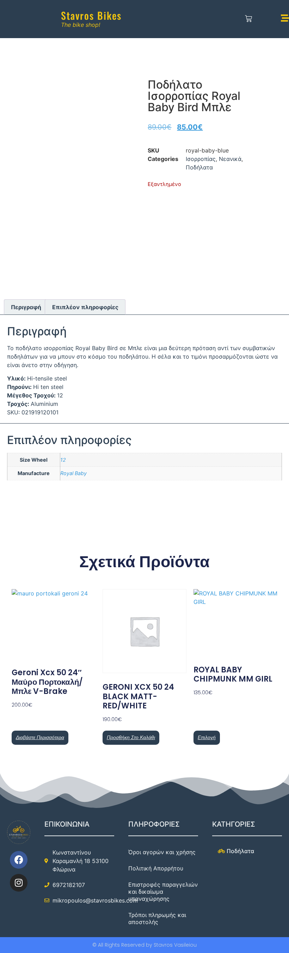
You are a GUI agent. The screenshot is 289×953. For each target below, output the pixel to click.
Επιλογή (207, 737)
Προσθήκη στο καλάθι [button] (131, 737)
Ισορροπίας (201, 158)
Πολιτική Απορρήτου (155, 868)
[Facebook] (18, 860)
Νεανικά (230, 158)
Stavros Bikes (91, 15)
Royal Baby (73, 473)
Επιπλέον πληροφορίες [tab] (85, 307)
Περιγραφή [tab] (26, 307)
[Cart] (249, 19)
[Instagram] (18, 883)
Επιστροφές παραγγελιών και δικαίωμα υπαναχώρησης (163, 891)
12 (63, 460)
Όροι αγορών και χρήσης (162, 852)
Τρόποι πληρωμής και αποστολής (157, 918)
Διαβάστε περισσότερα (40, 737)
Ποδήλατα (199, 167)
